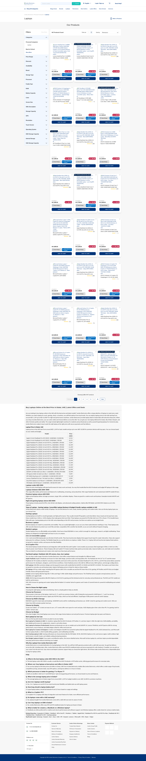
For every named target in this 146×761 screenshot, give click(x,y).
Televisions (75, 8)
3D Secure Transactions (75, 728)
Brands (61, 8)
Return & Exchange (56, 731)
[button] (100, 3)
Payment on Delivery (74, 731)
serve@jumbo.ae (36, 726)
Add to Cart (62, 78)
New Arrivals (102, 8)
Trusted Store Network (75, 726)
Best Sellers (84, 8)
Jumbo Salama (55, 736)
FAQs (53, 747)
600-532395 (34, 731)
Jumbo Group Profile (92, 726)
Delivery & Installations (57, 734)
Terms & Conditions (92, 734)
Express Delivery (74, 736)
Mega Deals (53, 8)
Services (110, 8)
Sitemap (94, 757)
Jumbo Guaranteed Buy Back (59, 742)
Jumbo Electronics (28, 14)
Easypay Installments (75, 734)
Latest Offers (93, 8)
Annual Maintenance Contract (59, 744)
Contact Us (54, 726)
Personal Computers (39, 14)
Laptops (68, 8)
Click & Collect (73, 739)
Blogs (88, 736)
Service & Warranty (56, 728)
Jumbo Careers (91, 728)
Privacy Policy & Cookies (84, 757)
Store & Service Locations (93, 731)
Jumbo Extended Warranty (58, 739)
